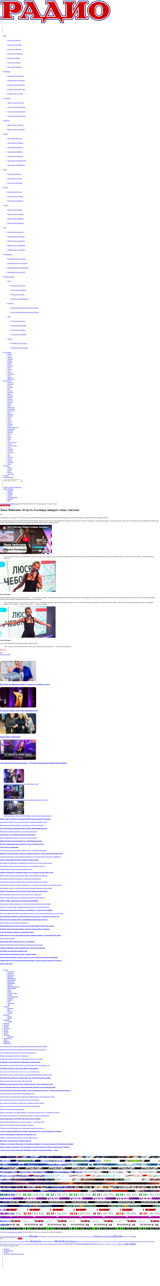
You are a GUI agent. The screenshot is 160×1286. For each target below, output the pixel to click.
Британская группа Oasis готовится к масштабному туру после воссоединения (26, 910)
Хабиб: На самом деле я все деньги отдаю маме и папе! (21, 784)
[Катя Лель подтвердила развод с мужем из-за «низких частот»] (18, 680)
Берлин (9, 394)
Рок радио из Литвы (13, 58)
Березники (10, 392)
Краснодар (10, 415)
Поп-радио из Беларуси (14, 178)
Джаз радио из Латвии (18, 330)
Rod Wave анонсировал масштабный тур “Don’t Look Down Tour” (22, 844)
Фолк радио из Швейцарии (19, 299)
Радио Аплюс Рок (7, 1213)
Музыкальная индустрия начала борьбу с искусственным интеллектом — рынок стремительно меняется (35, 1090)
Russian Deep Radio (7, 1198)
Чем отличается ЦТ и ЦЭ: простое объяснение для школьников (25, 1180)
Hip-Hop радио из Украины (16, 236)
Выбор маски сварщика (7, 938)
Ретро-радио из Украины (15, 196)
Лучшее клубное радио (47, 1241)
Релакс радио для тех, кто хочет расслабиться (26, 1244)
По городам (7, 380)
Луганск (9, 420)
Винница (9, 399)
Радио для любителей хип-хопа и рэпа (88, 1241)
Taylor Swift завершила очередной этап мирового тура (18, 1134)
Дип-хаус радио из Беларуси (16, 111)
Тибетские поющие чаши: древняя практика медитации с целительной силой (24, 907)
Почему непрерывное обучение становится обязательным (19, 860)
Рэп (5, 228)
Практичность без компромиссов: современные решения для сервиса (22, 1128)
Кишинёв (10, 414)
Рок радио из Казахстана (15, 54)
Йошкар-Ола (10, 407)
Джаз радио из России (18, 321)
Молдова (9, 372)
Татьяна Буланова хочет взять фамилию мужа (19, 710)
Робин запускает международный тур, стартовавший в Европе (21, 841)
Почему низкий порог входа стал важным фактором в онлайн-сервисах (22, 897)
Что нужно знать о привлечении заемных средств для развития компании (23, 850)
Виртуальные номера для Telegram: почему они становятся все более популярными (33, 1164)
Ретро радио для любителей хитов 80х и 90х (52, 1244)
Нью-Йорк (10, 430)
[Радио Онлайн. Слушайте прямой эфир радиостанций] (55, 23)
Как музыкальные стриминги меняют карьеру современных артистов (23, 828)
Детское (9, 339)
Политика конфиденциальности (14, 1254)
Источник (3, 649)
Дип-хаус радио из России (15, 103)
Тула (8, 454)
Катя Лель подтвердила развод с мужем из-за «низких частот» (25, 684)
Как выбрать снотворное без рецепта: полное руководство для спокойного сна (25, 1065)
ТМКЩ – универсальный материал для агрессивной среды (18, 1137)
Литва (9, 370)
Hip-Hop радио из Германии (16, 245)
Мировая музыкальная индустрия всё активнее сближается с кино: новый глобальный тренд (31, 853)
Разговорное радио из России (16, 259)
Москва (9, 425)
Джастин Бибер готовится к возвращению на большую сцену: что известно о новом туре (29, 916)
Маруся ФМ (5, 1168)
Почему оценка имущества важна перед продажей (16, 1081)
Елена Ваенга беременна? (10, 737)
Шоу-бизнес (10, 474)
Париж (9, 437)
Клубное (27, 1236)
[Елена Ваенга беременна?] (18, 733)
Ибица (9, 405)
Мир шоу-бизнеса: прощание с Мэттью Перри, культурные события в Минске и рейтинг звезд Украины (35, 1147)
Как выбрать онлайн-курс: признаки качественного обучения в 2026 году (23, 1049)
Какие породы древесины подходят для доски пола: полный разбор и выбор (20, 1071)
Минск (9, 422)
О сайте (6, 475)
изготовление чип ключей (14, 1232)
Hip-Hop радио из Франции (16, 250)
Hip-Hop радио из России (15, 232)
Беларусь (9, 354)
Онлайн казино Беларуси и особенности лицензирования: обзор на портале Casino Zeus (35, 1191)
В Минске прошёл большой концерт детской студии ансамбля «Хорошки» (25, 929)
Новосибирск (11, 429)
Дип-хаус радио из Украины (16, 107)
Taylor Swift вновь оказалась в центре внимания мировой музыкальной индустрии (27, 1087)
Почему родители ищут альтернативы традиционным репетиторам (21, 945)
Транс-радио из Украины (15, 143)
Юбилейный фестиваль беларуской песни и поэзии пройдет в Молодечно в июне (27, 926)
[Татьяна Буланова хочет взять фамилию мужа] (18, 707)
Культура (9, 469)
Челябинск (10, 462)
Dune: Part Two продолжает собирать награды (15, 1141)
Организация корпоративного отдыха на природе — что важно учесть (22, 1122)
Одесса (9, 434)
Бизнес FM (4, 1225)
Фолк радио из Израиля (18, 290)
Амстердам (10, 384)
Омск (8, 435)
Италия (9, 364)
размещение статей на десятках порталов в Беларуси (31, 960)
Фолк (9, 281)
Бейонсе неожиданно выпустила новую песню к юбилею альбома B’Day (24, 891)
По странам (7, 352)
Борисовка (10, 395)
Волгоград (10, 400)
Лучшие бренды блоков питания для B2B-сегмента (16, 869)
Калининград (11, 409)
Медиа (9, 470)
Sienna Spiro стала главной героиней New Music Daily (17, 834)
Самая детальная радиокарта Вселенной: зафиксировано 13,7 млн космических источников (30, 1131)
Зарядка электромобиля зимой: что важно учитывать (16, 1125)
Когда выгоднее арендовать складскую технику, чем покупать (19, 1100)
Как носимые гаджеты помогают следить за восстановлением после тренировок (25, 904)
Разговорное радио (5, 1244)
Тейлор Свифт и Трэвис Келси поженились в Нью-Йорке (19, 901)
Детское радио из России (19, 343)
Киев (8, 412)
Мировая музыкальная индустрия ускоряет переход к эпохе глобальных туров (26, 1084)
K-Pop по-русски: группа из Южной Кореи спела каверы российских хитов (27, 816)
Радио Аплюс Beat (6, 963)
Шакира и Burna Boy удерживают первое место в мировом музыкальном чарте (26, 872)
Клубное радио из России (15, 76)
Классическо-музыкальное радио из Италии (25, 312)
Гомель (9, 404)
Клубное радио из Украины (16, 80)
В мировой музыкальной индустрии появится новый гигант (20, 1062)
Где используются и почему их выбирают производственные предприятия (23, 1046)
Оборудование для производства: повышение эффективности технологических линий (27, 1097)
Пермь (9, 439)
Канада (9, 367)
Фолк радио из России (18, 285)
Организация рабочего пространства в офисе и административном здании (23, 822)
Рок (5, 36)
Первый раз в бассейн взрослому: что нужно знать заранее (18, 831)
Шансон (7, 120)
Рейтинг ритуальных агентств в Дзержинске (14, 1056)
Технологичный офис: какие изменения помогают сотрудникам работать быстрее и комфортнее (30, 856)
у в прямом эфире (18, 954)
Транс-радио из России (14, 138)
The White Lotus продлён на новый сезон (13, 951)
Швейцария (10, 379)
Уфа (8, 455)
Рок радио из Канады (14, 62)
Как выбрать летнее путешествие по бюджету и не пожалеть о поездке (22, 866)
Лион (8, 419)
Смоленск (10, 449)
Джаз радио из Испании (18, 334)
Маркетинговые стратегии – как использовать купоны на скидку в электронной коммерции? (38, 1187)
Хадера (9, 459)
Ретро (6, 187)
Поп (5, 170)
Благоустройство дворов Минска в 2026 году (14, 923)
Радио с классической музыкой (106, 1241)
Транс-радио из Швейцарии (16, 165)
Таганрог (9, 450)
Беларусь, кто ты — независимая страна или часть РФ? (22, 1176)
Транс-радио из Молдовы (15, 156)
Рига (8, 440)
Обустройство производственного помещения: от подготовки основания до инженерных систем (30, 885)
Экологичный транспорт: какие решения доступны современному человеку (24, 882)
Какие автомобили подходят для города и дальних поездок (18, 838)
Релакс (6, 205)
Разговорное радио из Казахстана (18, 268)
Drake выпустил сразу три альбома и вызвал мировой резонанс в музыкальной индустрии (30, 935)
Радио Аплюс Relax (8, 1195)
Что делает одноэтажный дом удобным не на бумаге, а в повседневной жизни (24, 1115)
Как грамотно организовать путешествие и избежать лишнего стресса (22, 1103)
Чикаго (9, 464)
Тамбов (9, 1000)
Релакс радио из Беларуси (15, 218)
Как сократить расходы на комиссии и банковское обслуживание (20, 879)
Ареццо (9, 385)
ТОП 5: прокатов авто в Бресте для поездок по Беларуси (18, 1052)
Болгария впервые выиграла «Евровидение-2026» (17, 932)
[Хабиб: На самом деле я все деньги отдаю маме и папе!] (14, 782)
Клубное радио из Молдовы (16, 89)
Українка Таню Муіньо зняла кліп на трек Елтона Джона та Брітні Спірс (29, 1206)
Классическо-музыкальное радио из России (25, 308)
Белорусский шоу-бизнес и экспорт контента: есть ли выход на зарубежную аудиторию (29, 957)
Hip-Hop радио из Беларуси (16, 241)
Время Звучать (6, 1221)
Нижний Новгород (12, 427)
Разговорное (8, 254)
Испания (9, 362)
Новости (6, 465)
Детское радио (4, 1241)
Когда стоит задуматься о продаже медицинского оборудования (20, 1106)
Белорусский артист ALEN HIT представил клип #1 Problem (20, 1119)
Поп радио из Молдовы (14, 183)
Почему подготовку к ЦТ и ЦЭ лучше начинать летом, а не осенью (21, 1059)
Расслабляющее (65, 1236)
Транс (6, 134)
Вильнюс (9, 397)
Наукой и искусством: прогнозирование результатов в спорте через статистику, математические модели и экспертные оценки (50, 1161)
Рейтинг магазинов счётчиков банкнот (12, 1109)
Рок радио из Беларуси (14, 49)
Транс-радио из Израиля (15, 152)
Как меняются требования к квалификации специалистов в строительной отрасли (26, 863)
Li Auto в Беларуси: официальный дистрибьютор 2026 (17, 1093)
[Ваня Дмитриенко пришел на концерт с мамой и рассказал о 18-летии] (14, 798)
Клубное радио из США (15, 94)
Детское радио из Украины (19, 348)
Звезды (9, 467)
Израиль (9, 360)
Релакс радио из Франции (15, 223)
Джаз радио (11, 1241)
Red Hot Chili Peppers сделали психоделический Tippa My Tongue (26, 1183)
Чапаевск (9, 460)
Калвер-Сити (11, 410)
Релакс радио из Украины (15, 214)
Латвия (9, 369)
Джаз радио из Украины (18, 325)
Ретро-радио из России (14, 192)
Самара (9, 444)
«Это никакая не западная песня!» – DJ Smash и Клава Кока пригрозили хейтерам (33, 763)
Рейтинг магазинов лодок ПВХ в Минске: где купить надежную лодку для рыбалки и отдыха (29, 1112)
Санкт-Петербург (12, 445)
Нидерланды (10, 374)
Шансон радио (121, 1244)
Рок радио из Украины (14, 45)
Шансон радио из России (15, 125)
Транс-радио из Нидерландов (16, 160)
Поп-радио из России (14, 174)
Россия (9, 355)
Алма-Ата (10, 382)
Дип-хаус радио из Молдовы (16, 116)
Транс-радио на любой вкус (105, 1244)
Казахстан (10, 365)
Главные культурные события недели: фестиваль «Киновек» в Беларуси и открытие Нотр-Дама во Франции (36, 1144)
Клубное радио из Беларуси (16, 85)
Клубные (7, 71)
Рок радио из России (13, 40)
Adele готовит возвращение (9, 847)
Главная (2, 504)
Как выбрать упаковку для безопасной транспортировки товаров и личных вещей (26, 888)
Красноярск (11, 983)
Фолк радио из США (17, 294)
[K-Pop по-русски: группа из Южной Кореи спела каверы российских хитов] (14, 814)
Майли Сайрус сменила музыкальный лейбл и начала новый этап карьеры (25, 819)
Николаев (10, 432)
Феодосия (10, 457)
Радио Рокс (4, 1210)
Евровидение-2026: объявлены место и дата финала (17, 941)
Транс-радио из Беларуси (15, 147)
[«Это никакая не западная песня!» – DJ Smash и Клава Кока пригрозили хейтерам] (18, 759)
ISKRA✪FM (5, 1202)
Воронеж (9, 402)
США (8, 375)
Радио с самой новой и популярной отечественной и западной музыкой (134, 1241)
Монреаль (10, 424)
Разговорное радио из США (16, 272)
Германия (10, 359)
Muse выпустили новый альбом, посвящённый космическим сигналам (24, 919)
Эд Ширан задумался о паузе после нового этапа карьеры (19, 1068)
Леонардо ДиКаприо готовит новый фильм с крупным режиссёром (22, 948)
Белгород (9, 390)
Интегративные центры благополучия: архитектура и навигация (20, 894)
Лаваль (9, 417)
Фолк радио (115, 1244)
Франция (9, 377)
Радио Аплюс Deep (7, 1217)
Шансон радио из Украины (16, 129)
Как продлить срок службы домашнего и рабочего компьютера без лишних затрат (26, 1074)
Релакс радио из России (14, 210)
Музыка (9, 472)
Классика (10, 303)
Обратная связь (8, 477)
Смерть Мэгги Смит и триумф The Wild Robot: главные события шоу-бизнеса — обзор (29, 1150)
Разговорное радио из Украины (17, 263)
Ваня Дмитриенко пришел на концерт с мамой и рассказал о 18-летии (26, 800)
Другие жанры (9, 277)
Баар (8, 389)
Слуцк (9, 447)
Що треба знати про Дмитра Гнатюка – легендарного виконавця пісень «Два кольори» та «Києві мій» (41, 1172)
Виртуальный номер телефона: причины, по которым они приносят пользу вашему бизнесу (37, 1157)
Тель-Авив (10, 452)
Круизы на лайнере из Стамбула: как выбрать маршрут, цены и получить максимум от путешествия (31, 913)
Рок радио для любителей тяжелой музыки (81, 1244)
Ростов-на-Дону (11, 442)
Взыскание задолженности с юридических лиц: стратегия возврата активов (25, 1078)
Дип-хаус (7, 98)
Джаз (9, 316)
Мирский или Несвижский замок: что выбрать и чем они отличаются (22, 825)
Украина (9, 357)
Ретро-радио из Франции (15, 201)
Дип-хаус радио (19, 1241)
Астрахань (10, 387)
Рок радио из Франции (14, 67)
